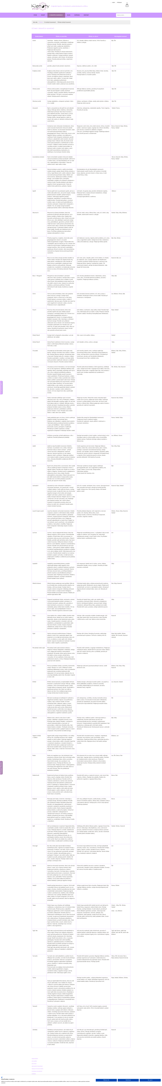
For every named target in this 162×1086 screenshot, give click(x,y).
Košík (113, 2)
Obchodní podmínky (37, 1066)
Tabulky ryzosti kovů (37, 1068)
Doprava (77, 15)
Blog (68, 15)
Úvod (35, 15)
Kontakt (86, 15)
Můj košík (34, 1061)
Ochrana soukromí (37, 1071)
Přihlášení (119, 2)
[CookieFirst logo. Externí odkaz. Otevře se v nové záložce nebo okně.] (2, 1077)
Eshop (43, 15)
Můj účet (34, 1063)
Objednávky (35, 1058)
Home (41, 22)
